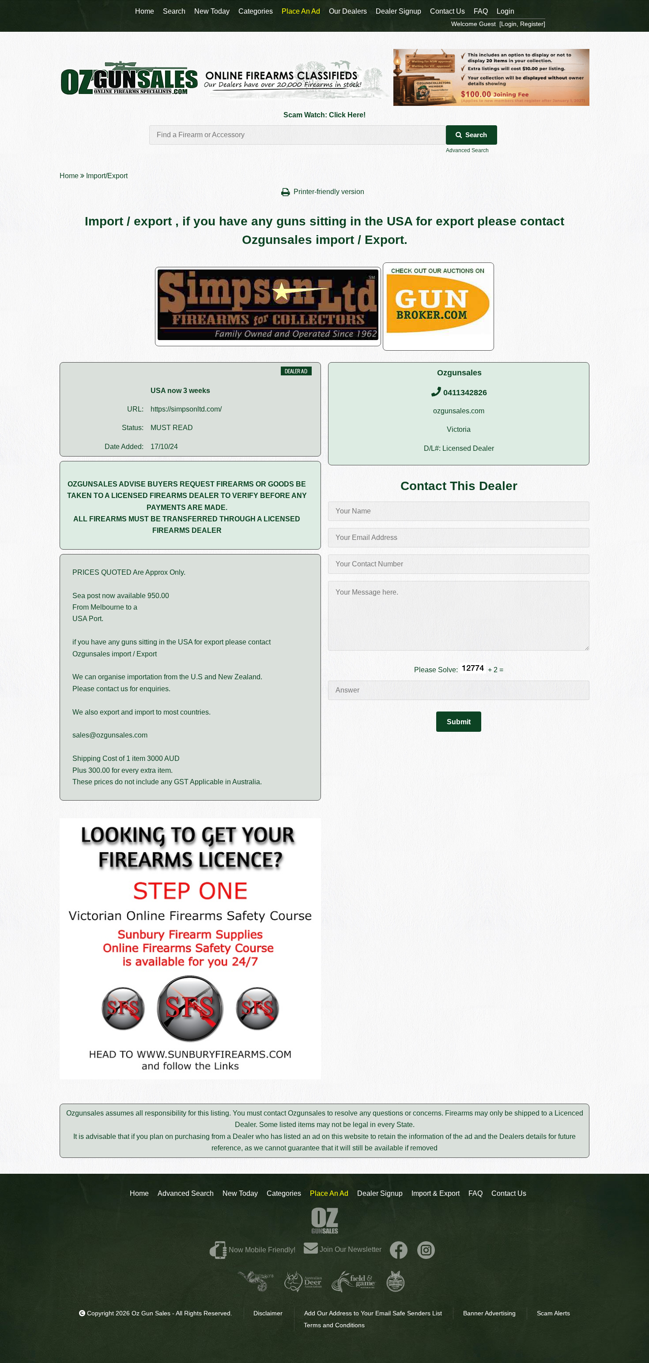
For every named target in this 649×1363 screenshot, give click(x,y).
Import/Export (107, 176)
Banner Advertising (489, 1313)
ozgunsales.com (458, 411)
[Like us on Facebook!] (399, 1249)
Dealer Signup (380, 1193)
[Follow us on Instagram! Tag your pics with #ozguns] (426, 1249)
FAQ (475, 1193)
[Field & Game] (354, 1288)
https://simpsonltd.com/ (186, 409)
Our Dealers (348, 11)
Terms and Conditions (334, 1325)
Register (531, 23)
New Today (240, 1193)
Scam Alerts (553, 1313)
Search (476, 135)
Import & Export (435, 1193)
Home (69, 176)
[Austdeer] (303, 1288)
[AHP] (395, 1288)
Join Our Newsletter (349, 1249)
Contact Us (508, 1193)
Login (505, 11)
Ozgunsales (459, 372)
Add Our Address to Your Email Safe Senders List (373, 1313)
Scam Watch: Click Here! (324, 115)
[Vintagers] (256, 1288)
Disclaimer (268, 1313)
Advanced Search (467, 150)
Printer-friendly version (330, 191)
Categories (284, 1193)
